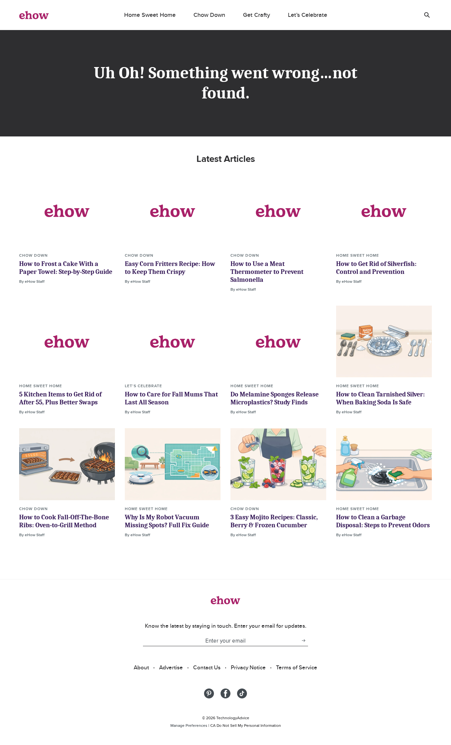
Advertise (171, 667)
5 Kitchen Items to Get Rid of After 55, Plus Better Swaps (60, 398)
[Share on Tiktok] (242, 693)
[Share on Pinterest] (209, 693)
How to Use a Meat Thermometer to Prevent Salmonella (266, 271)
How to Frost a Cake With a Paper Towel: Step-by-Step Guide (65, 268)
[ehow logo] (34, 15)
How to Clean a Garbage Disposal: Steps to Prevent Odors (383, 521)
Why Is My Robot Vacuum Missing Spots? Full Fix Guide (167, 521)
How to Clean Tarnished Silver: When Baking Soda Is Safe (380, 398)
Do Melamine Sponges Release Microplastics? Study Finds (274, 398)
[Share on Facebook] (225, 693)
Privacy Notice (248, 667)
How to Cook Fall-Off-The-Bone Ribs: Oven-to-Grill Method (64, 521)
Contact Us (207, 667)
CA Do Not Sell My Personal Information (245, 725)
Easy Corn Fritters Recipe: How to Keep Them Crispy (170, 268)
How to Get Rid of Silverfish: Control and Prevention (376, 268)
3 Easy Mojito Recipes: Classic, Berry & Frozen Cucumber (274, 521)
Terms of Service (296, 667)
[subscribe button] (303, 640)
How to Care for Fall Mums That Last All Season (171, 398)
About (141, 667)
